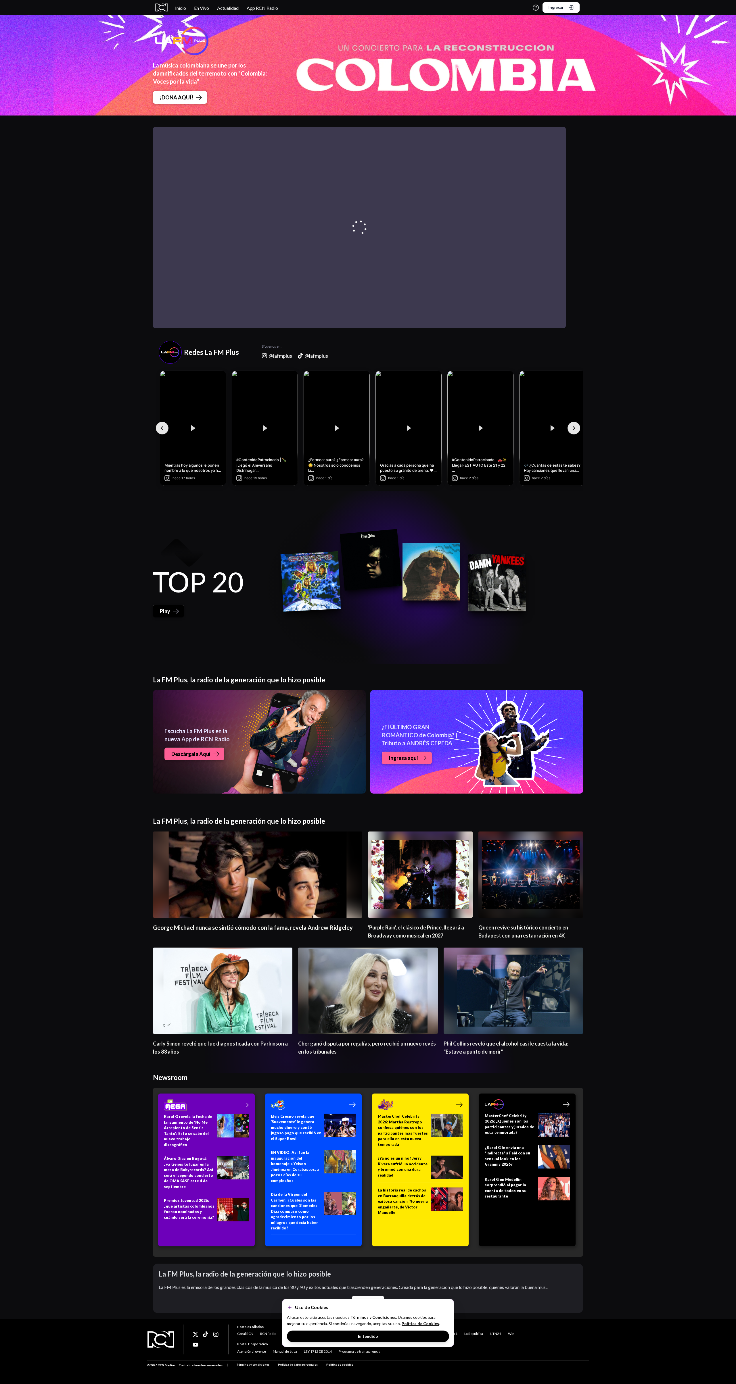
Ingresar (556, 7)
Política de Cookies (420, 1323)
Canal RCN (245, 1333)
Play (165, 611)
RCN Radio (268, 1333)
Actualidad (228, 8)
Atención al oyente (251, 1351)
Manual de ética (285, 1351)
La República (473, 1333)
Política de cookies (339, 1364)
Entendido (368, 1336)
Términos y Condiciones (373, 1317)
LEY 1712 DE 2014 (318, 1351)
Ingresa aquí (403, 758)
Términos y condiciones (252, 1364)
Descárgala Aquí (190, 754)
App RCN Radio (262, 8)
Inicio (180, 8)
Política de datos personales (298, 1364)
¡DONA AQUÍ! (176, 97)
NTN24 (495, 1333)
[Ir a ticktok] (195, 1334)
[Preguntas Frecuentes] (535, 7)
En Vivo (201, 8)
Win (511, 1333)
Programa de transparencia (359, 1351)
